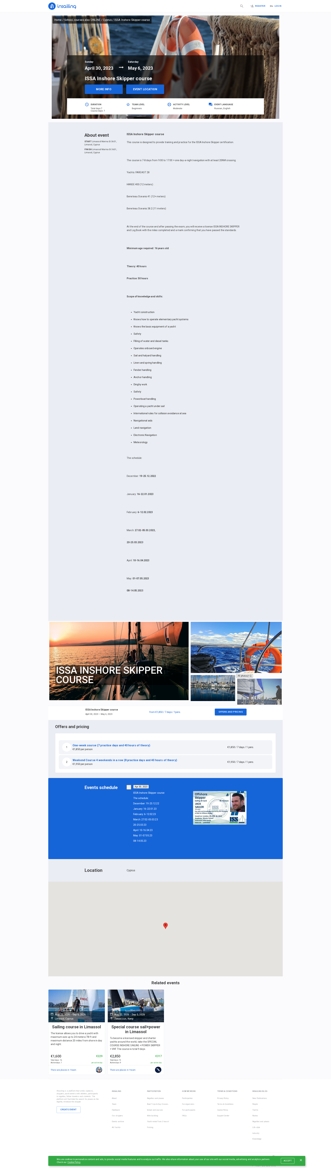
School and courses (155, 1110)
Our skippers (117, 1116)
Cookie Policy (74, 1162)
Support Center (223, 1116)
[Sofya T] (158, 1070)
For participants (188, 1110)
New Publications (259, 1098)
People (255, 1104)
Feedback (116, 1110)
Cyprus (107, 20)
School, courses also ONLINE (82, 20)
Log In (278, 6)
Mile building (152, 1116)
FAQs (184, 1116)
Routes (255, 1116)
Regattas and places (155, 1098)
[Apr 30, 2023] (129, 787)
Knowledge (256, 1139)
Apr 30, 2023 (141, 786)
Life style (256, 1127)
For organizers (188, 1104)
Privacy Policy (223, 1098)
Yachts (255, 1110)
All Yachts (116, 1127)
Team (114, 1104)
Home (58, 20)
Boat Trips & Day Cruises (157, 1104)
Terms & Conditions (225, 1104)
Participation (187, 1098)
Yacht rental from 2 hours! (158, 1121)
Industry (255, 1133)
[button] (165, 713)
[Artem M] (99, 1070)
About (114, 1098)
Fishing (150, 1127)
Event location (145, 89)
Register (260, 6)
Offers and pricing (231, 712)
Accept (288, 1160)
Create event (68, 1109)
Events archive (118, 1121)
